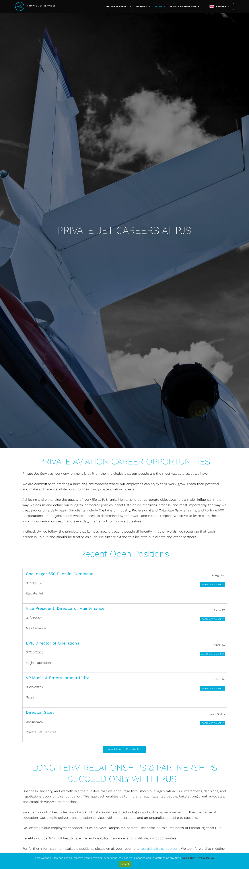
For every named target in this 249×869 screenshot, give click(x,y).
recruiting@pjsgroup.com (160, 848)
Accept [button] (125, 864)
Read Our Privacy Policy (198, 858)
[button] (129, 6)
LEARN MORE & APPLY (212, 584)
